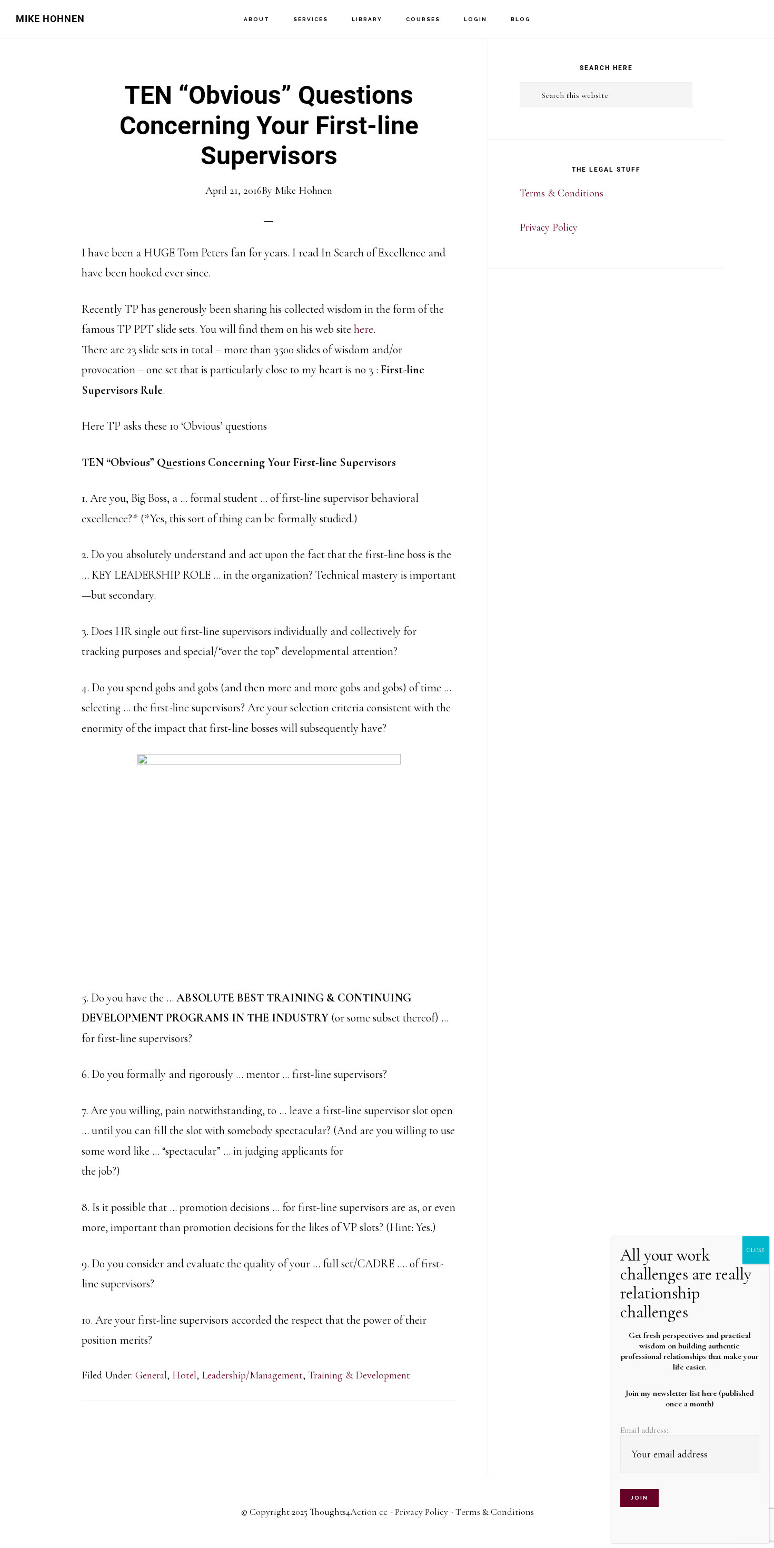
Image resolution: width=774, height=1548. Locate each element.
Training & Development (359, 1375)
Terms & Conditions (561, 193)
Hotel (184, 1375)
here (363, 329)
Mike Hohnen (50, 18)
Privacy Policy (549, 227)
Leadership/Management (252, 1375)
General (151, 1375)
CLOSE (756, 1250)
